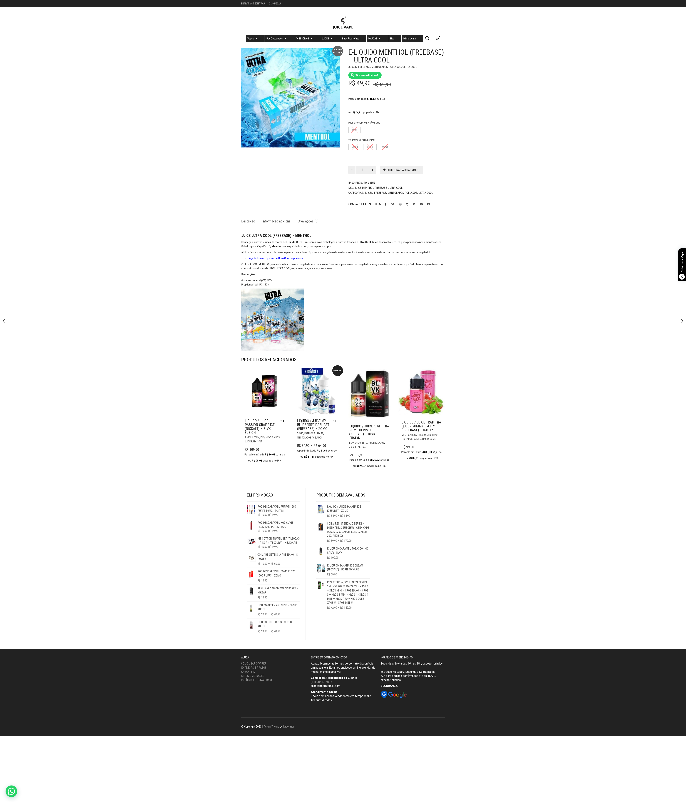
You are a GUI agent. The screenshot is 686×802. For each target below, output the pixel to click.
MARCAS (372, 38)
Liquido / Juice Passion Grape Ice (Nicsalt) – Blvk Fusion (260, 427)
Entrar (245, 3)
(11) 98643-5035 (321, 682)
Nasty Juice (429, 438)
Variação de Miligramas (361, 140)
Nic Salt (257, 441)
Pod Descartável (275, 38)
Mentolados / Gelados (386, 67)
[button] (10, 791)
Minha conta (409, 38)
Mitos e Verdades (252, 676)
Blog (392, 38)
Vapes (250, 38)
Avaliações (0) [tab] (308, 221)
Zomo (300, 433)
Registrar (259, 3)
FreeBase (364, 67)
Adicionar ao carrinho (403, 170)
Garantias (248, 671)
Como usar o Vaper (253, 663)
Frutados (407, 438)
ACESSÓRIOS (302, 38)
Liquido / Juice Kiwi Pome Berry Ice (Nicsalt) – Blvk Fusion (364, 432)
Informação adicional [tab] (276, 221)
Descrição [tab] (248, 221)
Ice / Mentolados (270, 437)
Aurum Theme (271, 726)
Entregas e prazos (254, 667)
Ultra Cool (409, 67)
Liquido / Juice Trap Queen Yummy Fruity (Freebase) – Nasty (418, 426)
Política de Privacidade (256, 680)
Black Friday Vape (350, 38)
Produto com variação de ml (364, 123)
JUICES (325, 38)
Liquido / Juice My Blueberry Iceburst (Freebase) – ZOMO (313, 425)
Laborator (288, 726)
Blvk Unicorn (252, 437)
